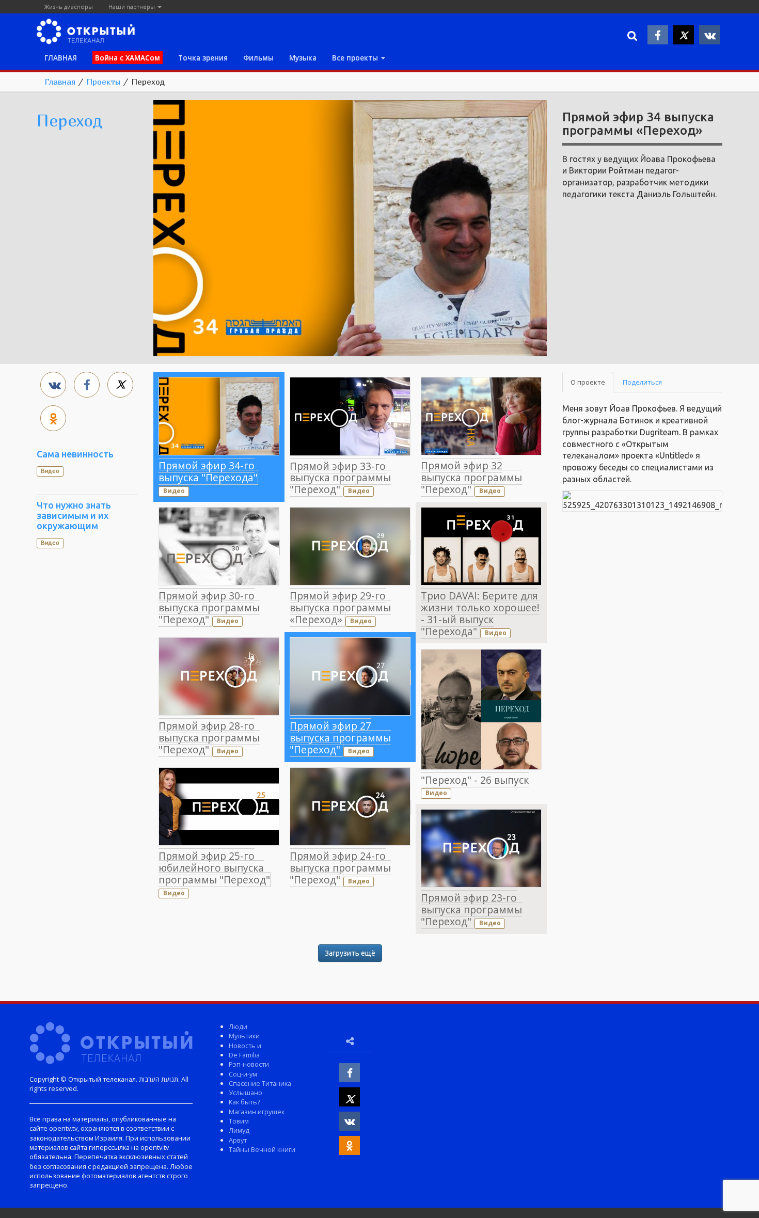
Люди (238, 1026)
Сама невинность (75, 454)
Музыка (303, 57)
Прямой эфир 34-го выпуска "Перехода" (208, 471)
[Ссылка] (350, 227)
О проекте (588, 382)
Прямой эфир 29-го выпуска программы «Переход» (340, 607)
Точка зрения (203, 57)
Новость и (245, 1045)
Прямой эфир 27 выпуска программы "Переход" (340, 737)
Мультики (244, 1035)
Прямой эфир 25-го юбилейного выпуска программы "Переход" (214, 868)
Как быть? (244, 1101)
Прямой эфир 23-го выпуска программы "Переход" (471, 909)
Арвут (238, 1140)
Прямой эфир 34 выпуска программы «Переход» (638, 123)
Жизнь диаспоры (68, 6)
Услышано (245, 1092)
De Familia (244, 1054)
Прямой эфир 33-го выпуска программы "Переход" (340, 478)
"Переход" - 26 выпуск (475, 780)
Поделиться (642, 382)
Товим (239, 1121)
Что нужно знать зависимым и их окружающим (74, 515)
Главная (59, 81)
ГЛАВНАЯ (60, 57)
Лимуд (239, 1130)
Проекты (103, 81)
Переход (69, 120)
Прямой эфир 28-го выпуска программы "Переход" (209, 737)
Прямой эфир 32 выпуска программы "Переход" (471, 477)
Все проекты (356, 57)
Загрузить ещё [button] (350, 953)
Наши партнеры (132, 6)
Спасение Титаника (260, 1083)
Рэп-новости (249, 1064)
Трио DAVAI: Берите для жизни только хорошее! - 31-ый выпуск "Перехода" (480, 613)
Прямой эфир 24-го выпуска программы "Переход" (340, 868)
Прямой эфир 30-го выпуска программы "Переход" (209, 607)
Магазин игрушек (256, 1111)
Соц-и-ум (243, 1074)
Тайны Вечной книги (262, 1149)
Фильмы (258, 57)
